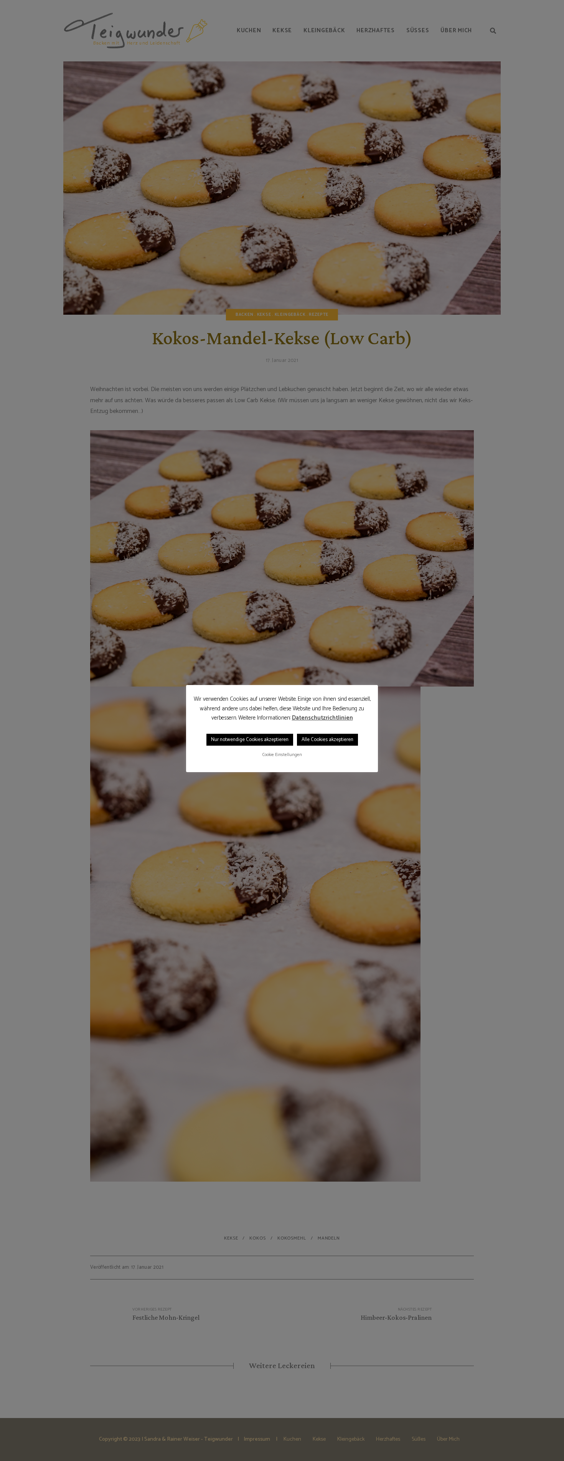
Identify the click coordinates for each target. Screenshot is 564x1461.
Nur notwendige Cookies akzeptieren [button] (250, 740)
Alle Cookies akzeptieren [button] (327, 740)
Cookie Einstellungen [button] (282, 754)
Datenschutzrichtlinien (322, 718)
